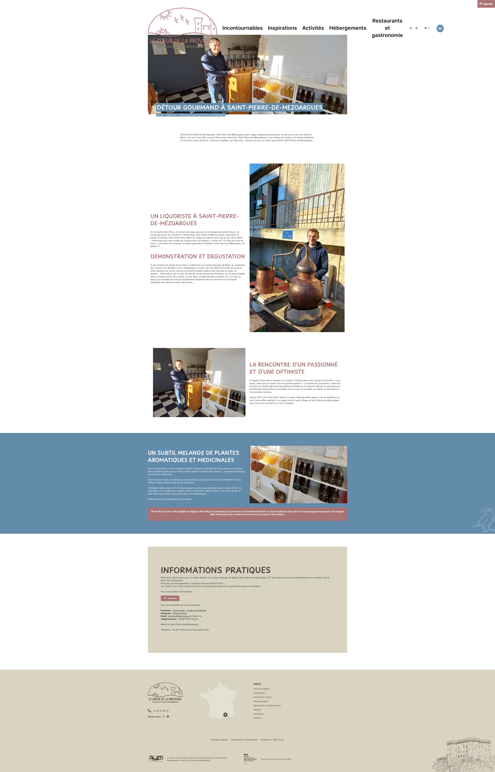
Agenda (488, 3)
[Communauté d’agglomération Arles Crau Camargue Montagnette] (156, 759)
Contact (258, 718)
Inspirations (282, 28)
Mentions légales (219, 739)
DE (425, 41)
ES (425, 37)
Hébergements (347, 28)
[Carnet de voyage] (416, 28)
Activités (313, 28)
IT (425, 34)
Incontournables (242, 28)
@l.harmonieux (180, 613)
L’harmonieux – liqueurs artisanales (189, 610)
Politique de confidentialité (244, 739)
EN (425, 31)
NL (425, 44)
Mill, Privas (278, 739)
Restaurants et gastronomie (387, 28)
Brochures (258, 714)
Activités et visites (263, 697)
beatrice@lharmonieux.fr (180, 616)
